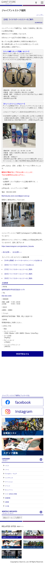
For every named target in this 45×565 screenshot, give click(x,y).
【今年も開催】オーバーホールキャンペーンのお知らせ (23, 260)
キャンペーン (9, 490)
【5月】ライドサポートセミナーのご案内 (18, 278)
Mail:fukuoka (6, 196)
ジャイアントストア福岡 (13, 10)
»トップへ (39, 15)
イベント (7, 486)
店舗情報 (7, 498)
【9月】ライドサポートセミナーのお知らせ (19, 265)
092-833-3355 (6, 296)
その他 (7, 506)
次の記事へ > (17, 252)
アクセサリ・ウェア (11, 473)
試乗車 (7, 502)
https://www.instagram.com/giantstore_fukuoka (18, 246)
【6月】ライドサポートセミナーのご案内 (18, 274)
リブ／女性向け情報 (11, 494)
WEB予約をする (22, 354)
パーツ (7, 469)
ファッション (9, 482)
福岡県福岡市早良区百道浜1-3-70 (13, 289)
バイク (7, 465)
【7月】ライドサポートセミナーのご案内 (18, 269)
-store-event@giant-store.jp (19, 196)
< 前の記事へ (6, 252)
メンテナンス (9, 478)
